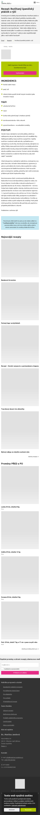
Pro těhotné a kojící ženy (11, 690)
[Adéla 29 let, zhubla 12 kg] (20, 530)
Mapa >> (4, 746)
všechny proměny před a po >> (30, 649)
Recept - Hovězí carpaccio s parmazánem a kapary (20, 366)
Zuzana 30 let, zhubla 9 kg (10, 597)
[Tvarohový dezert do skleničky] (20, 387)
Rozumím (28, 810)
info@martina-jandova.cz (14, 757)
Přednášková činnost (10, 701)
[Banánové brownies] (20, 258)
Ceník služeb (7, 721)
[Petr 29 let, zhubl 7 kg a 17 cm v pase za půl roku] (20, 620)
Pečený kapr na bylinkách (10, 323)
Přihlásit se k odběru (20, 673)
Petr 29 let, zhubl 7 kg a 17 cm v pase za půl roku (19, 642)
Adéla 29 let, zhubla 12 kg (10, 552)
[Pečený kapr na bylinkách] (20, 301)
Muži (2, 644)
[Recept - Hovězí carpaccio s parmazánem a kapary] (20, 344)
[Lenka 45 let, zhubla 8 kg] (20, 485)
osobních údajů (24, 669)
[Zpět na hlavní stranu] (6, 2)
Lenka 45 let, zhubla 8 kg (10, 507)
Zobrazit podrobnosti (18, 805)
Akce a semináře (8, 725)
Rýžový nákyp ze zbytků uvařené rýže (15, 452)
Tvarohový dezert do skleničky (12, 409)
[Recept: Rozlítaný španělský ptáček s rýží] (20, 54)
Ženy (2, 509)
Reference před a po (10, 714)
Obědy (5, 46)
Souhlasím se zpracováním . (16, 669)
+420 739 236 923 (9, 760)
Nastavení (12, 809)
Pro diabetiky (7, 694)
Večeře (10, 46)
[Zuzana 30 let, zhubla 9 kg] (20, 575)
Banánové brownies (8, 280)
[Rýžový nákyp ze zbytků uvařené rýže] (20, 430)
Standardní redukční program (12, 687)
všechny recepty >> (33, 456)
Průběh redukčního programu (13, 718)
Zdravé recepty (8, 710)
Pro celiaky (6, 698)
